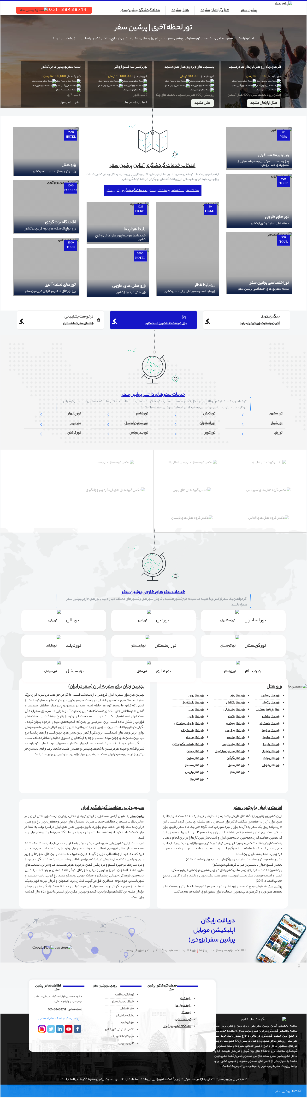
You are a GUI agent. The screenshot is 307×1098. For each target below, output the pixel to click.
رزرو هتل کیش (270, 702)
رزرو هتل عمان (195, 751)
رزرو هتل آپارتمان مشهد (158, 1054)
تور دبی (45, 1054)
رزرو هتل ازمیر (196, 716)
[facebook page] (78, 1029)
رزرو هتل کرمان (236, 716)
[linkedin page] (61, 1029)
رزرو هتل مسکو (194, 765)
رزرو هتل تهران (270, 765)
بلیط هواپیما (183, 1005)
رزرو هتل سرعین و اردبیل (230, 751)
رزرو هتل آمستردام (192, 730)
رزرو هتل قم (237, 772)
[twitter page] (52, 1029)
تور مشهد (82, 1054)
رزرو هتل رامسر (236, 737)
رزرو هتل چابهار (270, 730)
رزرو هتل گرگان (236, 758)
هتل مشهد (180, 10)
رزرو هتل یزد (237, 695)
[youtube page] (69, 1029)
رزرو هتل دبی (196, 709)
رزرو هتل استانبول (193, 702)
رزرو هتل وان (196, 695)
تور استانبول (62, 1054)
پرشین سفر (249, 10)
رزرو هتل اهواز (270, 751)
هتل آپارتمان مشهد (215, 10)
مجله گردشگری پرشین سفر (140, 10)
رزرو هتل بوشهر (235, 723)
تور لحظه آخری (183, 1019)
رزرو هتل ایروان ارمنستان (189, 723)
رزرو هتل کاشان (235, 702)
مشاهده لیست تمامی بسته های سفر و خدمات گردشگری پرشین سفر (152, 191)
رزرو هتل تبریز (271, 744)
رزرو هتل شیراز (271, 737)
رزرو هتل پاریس (194, 772)
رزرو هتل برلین (195, 758)
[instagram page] (43, 1029)
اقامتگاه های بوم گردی (177, 1026)
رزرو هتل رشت (271, 758)
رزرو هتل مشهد (270, 695)
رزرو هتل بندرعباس (233, 744)
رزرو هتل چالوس (235, 730)
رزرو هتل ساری (236, 765)
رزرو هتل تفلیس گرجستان (188, 744)
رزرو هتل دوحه (195, 737)
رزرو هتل (186, 1012)
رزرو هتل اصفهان (269, 723)
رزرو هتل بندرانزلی (234, 709)
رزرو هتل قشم (270, 716)
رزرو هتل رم (197, 779)
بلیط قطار (185, 998)
